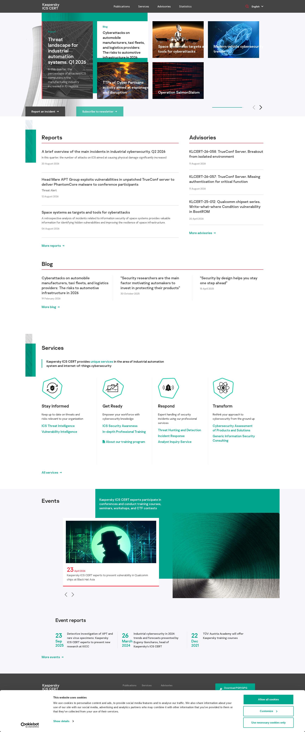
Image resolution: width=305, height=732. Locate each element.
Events (50, 500)
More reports (51, 245)
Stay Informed (55, 405)
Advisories (164, 6)
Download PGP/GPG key (235, 689)
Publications (122, 6)
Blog (47, 263)
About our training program (125, 442)
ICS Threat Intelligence (58, 426)
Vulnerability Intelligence (59, 431)
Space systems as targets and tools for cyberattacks (86, 212)
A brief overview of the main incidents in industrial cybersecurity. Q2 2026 (103, 151)
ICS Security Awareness (120, 426)
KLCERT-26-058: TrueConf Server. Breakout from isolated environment (226, 154)
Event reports (70, 620)
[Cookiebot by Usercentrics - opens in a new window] (29, 725)
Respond (166, 405)
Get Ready (112, 405)
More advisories (200, 233)
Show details (61, 721)
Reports (52, 137)
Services (143, 6)
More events (51, 657)
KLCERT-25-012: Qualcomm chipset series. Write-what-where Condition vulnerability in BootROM (225, 206)
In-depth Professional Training (124, 431)
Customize (266, 711)
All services (50, 472)
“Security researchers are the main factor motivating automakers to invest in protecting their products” (150, 283)
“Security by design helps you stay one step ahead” (228, 280)
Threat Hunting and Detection (179, 430)
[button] (261, 107)
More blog (49, 307)
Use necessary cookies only (268, 722)
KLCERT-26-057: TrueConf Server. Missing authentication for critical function (224, 179)
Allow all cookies (268, 699)
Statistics (185, 6)
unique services (102, 361)
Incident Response (171, 436)
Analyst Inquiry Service (175, 442)
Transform (222, 405)
